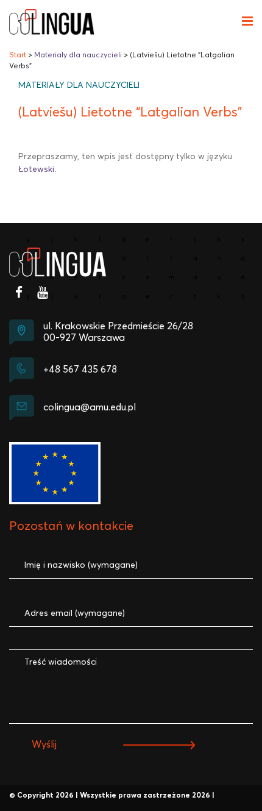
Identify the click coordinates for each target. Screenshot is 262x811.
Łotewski (36, 169)
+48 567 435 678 (80, 369)
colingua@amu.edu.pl (89, 407)
